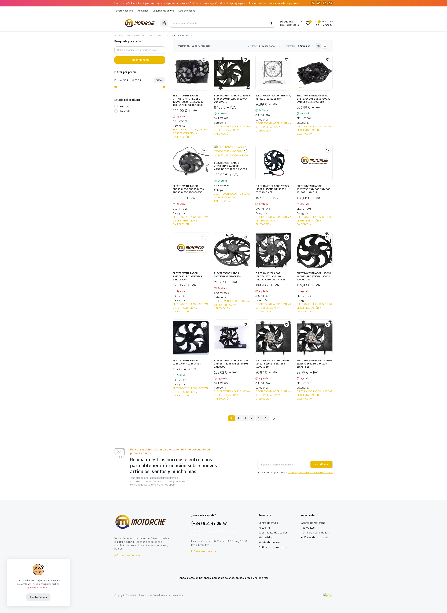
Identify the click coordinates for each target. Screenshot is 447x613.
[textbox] (140, 50)
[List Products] (324, 45)
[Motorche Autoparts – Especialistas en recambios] (139, 23)
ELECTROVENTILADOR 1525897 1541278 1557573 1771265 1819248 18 (273, 363)
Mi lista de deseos (269, 542)
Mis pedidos (265, 537)
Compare (205, 66)
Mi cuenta (142, 10)
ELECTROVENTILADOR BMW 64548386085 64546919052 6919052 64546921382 (313, 98)
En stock (125, 106)
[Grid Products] (318, 45)
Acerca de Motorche (313, 522)
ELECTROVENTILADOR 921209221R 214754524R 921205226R (187, 276)
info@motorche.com (127, 555)
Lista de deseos (186, 10)
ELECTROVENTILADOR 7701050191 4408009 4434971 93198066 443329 (230, 166)
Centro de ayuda (268, 522)
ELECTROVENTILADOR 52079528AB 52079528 (227, 275)
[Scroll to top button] (439, 605)
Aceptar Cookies (38, 597)
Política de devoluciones (272, 547)
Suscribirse (321, 464)
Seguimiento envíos (163, 10)
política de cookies (38, 587)
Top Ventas (308, 527)
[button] (204, 59)
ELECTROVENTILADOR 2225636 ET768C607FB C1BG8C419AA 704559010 (232, 98)
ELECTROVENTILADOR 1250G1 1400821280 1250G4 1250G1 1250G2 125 (314, 276)
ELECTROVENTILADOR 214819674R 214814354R (187, 362)
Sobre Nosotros (124, 10)
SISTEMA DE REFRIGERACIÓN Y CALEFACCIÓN (145, 35)
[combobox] (139, 50)
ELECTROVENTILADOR (185, 129)
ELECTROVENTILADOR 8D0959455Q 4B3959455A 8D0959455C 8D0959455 (188, 189)
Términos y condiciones (315, 532)
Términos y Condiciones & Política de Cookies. (310, 472)
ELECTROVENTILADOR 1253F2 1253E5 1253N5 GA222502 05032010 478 (272, 189)
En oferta (125, 111)
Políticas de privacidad (314, 537)
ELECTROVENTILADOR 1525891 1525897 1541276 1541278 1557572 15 (314, 363)
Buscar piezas (140, 60)
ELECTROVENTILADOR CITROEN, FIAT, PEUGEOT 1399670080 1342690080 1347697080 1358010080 (188, 100)
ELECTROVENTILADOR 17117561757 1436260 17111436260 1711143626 (270, 276)
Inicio (117, 35)
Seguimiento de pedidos (273, 532)
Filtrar (159, 80)
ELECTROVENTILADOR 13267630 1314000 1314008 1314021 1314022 (313, 189)
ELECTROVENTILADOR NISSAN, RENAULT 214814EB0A (273, 97)
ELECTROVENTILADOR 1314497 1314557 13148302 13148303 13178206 (232, 363)
